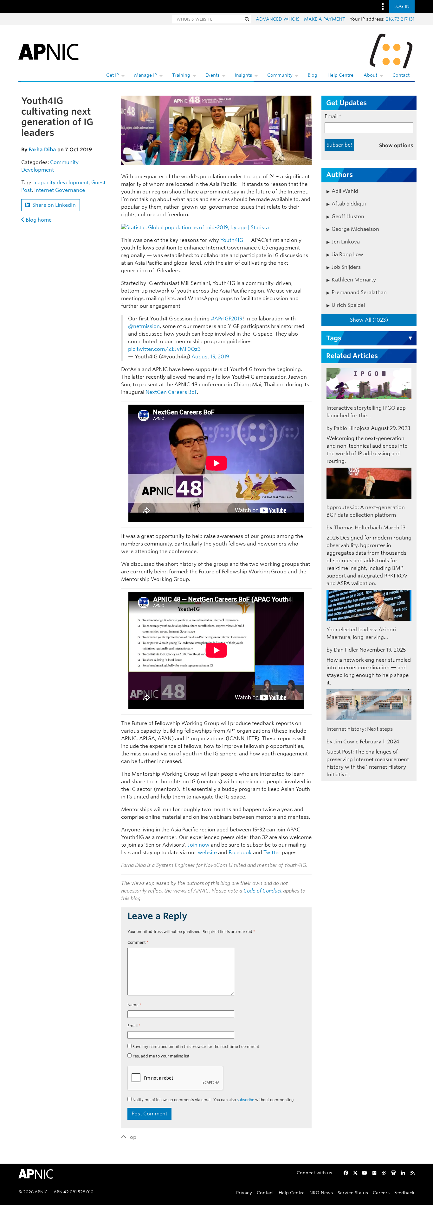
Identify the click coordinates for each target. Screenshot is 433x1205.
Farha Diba (42, 150)
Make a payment (324, 19)
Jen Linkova (346, 242)
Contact (401, 75)
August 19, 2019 (210, 357)
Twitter (272, 852)
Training (181, 75)
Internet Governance (59, 190)
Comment (138, 942)
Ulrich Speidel (348, 305)
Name (134, 1004)
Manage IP (145, 75)
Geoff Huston (348, 216)
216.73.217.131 (400, 19)
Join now (199, 845)
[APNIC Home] (48, 50)
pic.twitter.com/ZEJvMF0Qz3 (164, 349)
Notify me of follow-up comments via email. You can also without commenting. (213, 1099)
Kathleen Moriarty (354, 280)
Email (133, 1025)
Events (212, 75)
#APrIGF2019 (226, 319)
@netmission (144, 326)
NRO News (321, 1192)
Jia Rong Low (347, 254)
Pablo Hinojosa (352, 428)
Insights (243, 75)
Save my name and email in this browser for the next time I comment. (196, 1046)
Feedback (404, 1192)
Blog (312, 75)
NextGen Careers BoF (171, 392)
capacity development (62, 183)
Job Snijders (346, 267)
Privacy (244, 1192)
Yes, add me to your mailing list (161, 1056)
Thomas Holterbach (358, 528)
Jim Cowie (346, 742)
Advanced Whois (278, 19)
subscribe (245, 1099)
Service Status (353, 1192)
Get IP (112, 75)
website (207, 852)
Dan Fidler (346, 650)
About (370, 75)
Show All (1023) (369, 320)
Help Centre (340, 75)
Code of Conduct (262, 891)
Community (280, 75)
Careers (381, 1192)
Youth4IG (231, 240)
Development (37, 170)
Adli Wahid (345, 191)
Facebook (240, 852)
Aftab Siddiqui (349, 204)
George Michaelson (355, 229)
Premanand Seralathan (359, 292)
